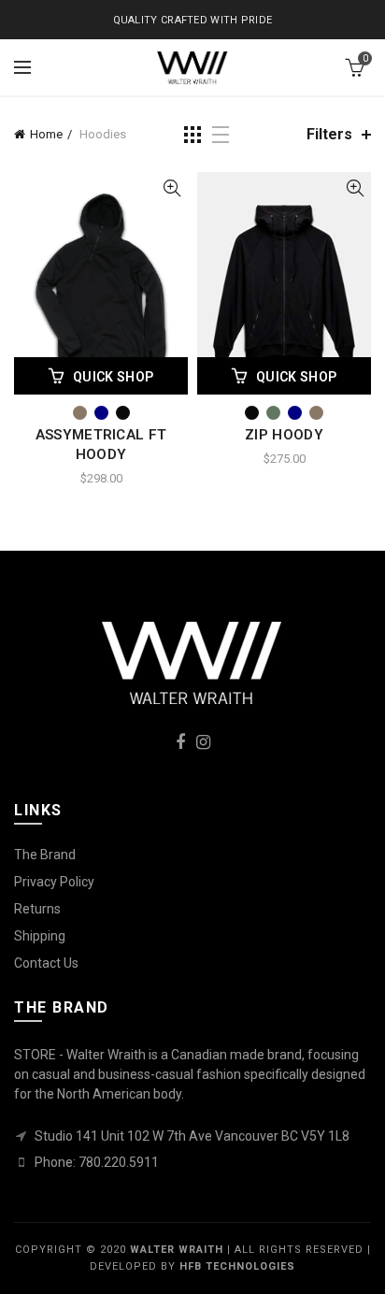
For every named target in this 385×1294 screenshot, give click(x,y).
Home (46, 134)
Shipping (39, 935)
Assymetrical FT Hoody (101, 444)
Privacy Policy (54, 881)
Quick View (171, 188)
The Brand (45, 854)
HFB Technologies (237, 1266)
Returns (37, 908)
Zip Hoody (284, 434)
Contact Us (46, 963)
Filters (329, 134)
